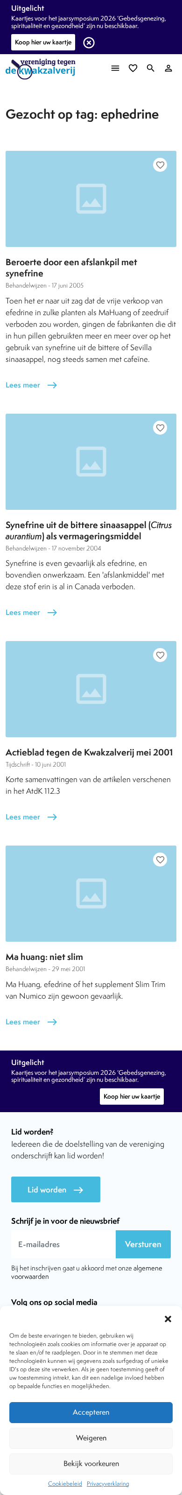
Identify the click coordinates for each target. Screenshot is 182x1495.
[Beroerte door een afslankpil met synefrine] (91, 199)
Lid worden (56, 1190)
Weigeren (91, 1438)
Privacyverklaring (108, 1484)
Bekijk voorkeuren (91, 1463)
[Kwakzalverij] (43, 69)
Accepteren (91, 1412)
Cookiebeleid (65, 1484)
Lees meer (32, 385)
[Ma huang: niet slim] (91, 894)
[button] (168, 1317)
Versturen (143, 1244)
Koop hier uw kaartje (43, 42)
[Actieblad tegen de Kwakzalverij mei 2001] (91, 689)
